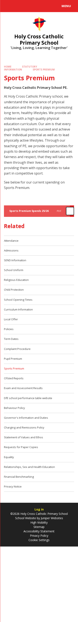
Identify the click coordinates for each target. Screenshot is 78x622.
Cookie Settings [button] (39, 540)
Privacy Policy (39, 536)
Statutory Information (20, 68)
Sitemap (39, 527)
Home (7, 66)
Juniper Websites (51, 518)
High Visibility (39, 522)
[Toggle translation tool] (18, 6)
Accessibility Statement (39, 531)
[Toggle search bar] (8, 6)
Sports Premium (44, 69)
